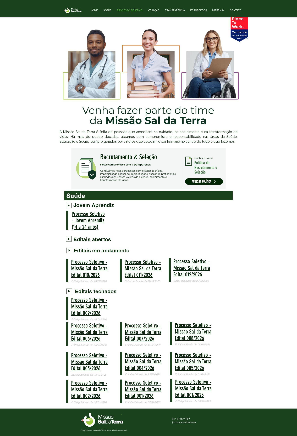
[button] (153, 10)
